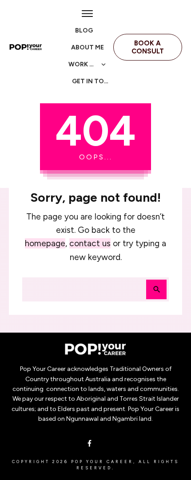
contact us (90, 243)
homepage (45, 243)
